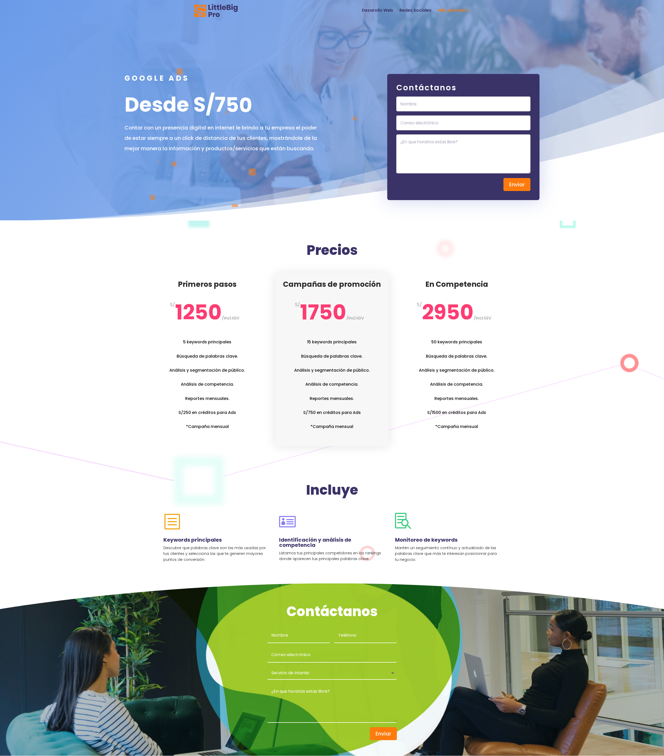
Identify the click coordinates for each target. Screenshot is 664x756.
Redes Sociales (415, 11)
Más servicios (452, 11)
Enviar (517, 184)
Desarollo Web (377, 11)
